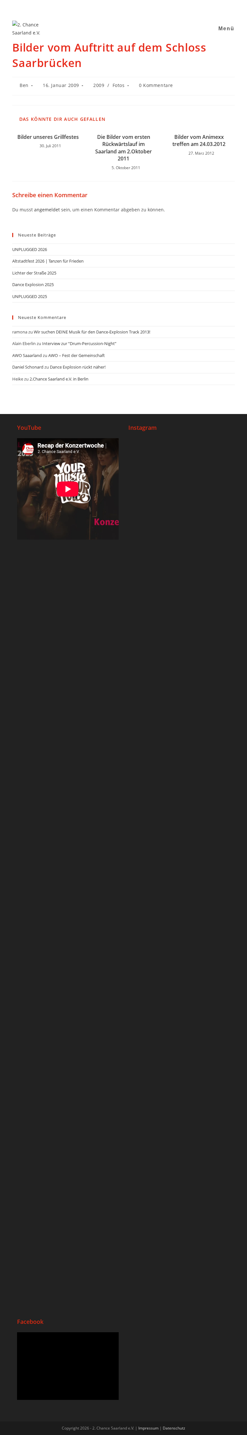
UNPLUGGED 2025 (29, 296)
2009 (98, 85)
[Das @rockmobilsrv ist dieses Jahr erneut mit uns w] (204, 1186)
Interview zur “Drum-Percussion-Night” (79, 343)
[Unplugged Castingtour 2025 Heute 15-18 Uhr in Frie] (153, 1177)
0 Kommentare (156, 85)
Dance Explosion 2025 (33, 284)
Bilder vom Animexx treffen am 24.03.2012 (198, 140)
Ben (24, 85)
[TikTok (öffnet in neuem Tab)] (137, 8)
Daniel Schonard (27, 367)
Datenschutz (174, 1428)
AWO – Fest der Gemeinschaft (76, 355)
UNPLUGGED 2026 (29, 249)
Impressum (148, 1428)
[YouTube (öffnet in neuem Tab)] (120, 8)
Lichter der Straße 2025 (34, 273)
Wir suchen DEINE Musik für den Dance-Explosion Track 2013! (92, 332)
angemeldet (47, 210)
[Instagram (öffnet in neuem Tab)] (112, 8)
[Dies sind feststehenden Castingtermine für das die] (153, 547)
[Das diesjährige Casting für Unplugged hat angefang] (204, 564)
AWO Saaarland (27, 355)
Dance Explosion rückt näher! (77, 367)
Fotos (119, 85)
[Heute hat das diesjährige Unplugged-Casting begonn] (204, 877)
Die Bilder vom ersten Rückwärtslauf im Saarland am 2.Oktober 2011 (123, 147)
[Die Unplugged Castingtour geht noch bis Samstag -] (153, 751)
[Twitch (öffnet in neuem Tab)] (144, 8)
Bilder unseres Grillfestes (48, 136)
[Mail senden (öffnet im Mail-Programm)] (128, 8)
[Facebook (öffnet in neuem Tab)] (104, 8)
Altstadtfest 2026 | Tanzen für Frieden (48, 261)
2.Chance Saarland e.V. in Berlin (59, 379)
